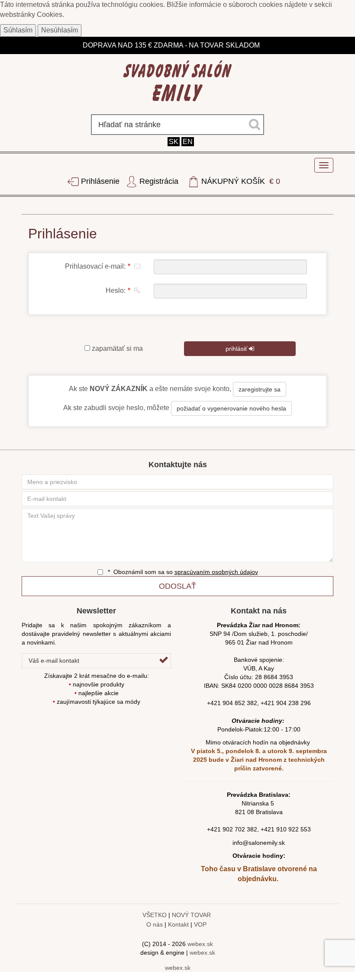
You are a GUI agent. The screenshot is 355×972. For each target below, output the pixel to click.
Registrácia (159, 181)
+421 (215, 829)
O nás (154, 924)
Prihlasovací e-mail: (97, 266)
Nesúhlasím (59, 30)
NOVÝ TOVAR (191, 914)
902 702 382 (240, 829)
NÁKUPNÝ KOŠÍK (239, 181)
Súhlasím (17, 30)
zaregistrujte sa (260, 389)
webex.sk (200, 943)
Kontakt (178, 924)
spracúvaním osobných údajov (216, 571)
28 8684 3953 (274, 677)
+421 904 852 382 (232, 702)
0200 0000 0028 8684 (268, 685)
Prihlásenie (100, 181)
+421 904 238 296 (286, 702)
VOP (200, 924)
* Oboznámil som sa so (182, 571)
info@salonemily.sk (258, 842)
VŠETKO (154, 914)
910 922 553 (293, 829)
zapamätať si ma (116, 348)
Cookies (49, 14)
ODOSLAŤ (177, 586)
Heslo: (118, 290)
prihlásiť (237, 348)
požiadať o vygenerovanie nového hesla (231, 408)
